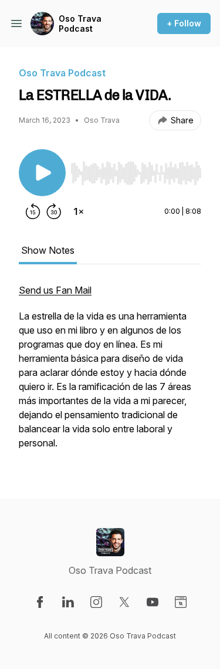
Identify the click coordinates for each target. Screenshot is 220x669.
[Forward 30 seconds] (54, 211)
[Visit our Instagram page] (96, 602)
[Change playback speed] (78, 211)
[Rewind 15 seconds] (33, 211)
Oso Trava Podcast (80, 24)
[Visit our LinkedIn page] (68, 602)
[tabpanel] (110, 372)
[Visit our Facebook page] (40, 602)
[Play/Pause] (42, 172)
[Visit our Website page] (181, 602)
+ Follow (184, 23)
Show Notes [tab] (48, 250)
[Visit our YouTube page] (152, 602)
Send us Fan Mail (55, 290)
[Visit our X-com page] (124, 602)
